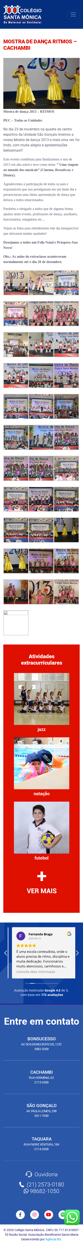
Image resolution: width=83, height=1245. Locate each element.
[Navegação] (73, 14)
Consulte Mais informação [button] (33, 972)
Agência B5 (53, 1239)
